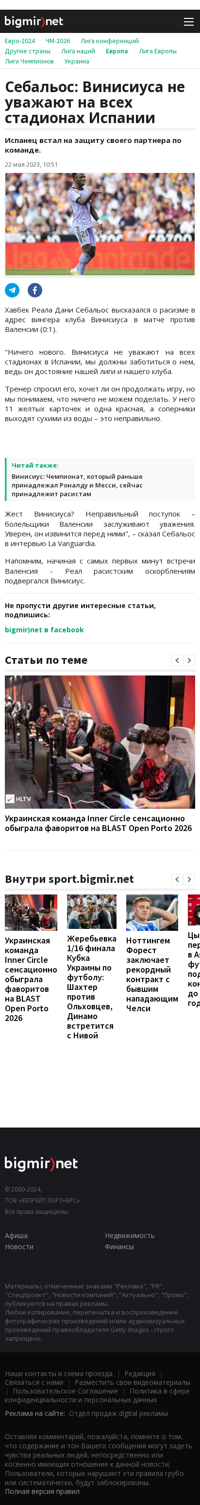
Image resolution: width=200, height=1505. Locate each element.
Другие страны (27, 51)
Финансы (119, 1246)
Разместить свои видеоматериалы (132, 1382)
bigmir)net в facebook (44, 629)
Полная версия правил (42, 1491)
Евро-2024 (20, 40)
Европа (117, 51)
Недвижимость (130, 1235)
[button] (177, 660)
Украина (77, 61)
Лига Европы (158, 51)
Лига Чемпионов (29, 61)
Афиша (16, 1235)
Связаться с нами (34, 1382)
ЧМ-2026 (58, 40)
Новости (19, 1246)
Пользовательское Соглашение (65, 1390)
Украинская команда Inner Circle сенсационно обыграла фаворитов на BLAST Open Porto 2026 (98, 823)
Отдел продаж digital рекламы (118, 1413)
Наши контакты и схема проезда (59, 1373)
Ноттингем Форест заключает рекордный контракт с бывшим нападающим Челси (152, 974)
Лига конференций (110, 40)
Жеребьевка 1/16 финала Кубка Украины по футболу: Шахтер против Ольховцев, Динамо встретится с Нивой (92, 987)
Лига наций (78, 51)
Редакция (139, 1373)
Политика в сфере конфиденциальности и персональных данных (97, 1395)
